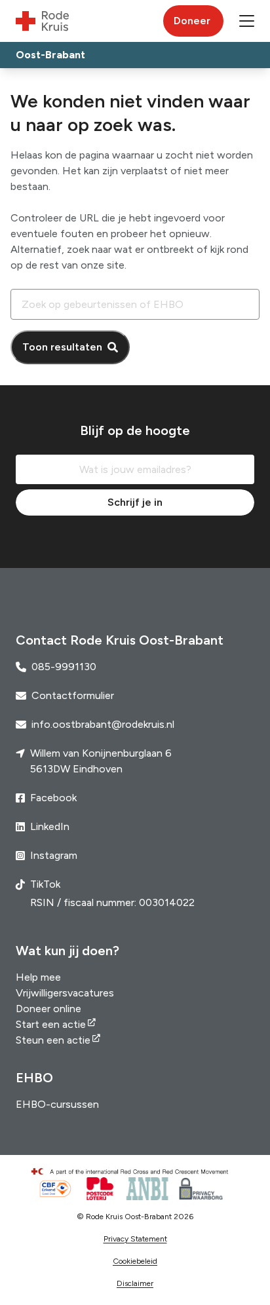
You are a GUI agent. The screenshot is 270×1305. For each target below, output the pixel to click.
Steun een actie (53, 1040)
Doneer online (48, 1008)
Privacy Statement (135, 1238)
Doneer (192, 20)
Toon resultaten (62, 347)
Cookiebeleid (135, 1261)
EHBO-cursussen (57, 1104)
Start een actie (51, 1024)
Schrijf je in (135, 502)
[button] (246, 21)
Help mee (38, 977)
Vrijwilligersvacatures (65, 993)
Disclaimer (135, 1283)
